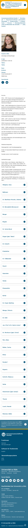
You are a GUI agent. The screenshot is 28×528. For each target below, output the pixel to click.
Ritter (4, 355)
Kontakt (15, 473)
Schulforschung (14, 21)
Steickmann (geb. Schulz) (10, 391)
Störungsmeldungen (6, 444)
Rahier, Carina (7, 347)
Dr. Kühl (5, 318)
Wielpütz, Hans (7, 185)
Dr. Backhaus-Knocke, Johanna (12, 199)
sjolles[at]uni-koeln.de (6, 60)
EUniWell (9, 490)
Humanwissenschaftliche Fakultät (9, 18)
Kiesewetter (6, 288)
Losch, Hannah (7, 406)
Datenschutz (4, 471)
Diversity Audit (18, 497)
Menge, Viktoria (7, 310)
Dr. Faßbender (7, 258)
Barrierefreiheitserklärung (14, 471)
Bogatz (5, 222)
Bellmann (5, 192)
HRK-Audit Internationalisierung (8, 503)
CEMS (2, 511)
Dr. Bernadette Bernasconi (10, 207)
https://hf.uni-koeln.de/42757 (8, 423)
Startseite (3, 443)
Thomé (5, 399)
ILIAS (2, 458)
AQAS (11, 511)
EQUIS (7, 511)
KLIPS (2, 459)
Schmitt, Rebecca (8, 377)
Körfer (4, 295)
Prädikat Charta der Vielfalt (7, 497)
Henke (4, 281)
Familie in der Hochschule (18, 517)
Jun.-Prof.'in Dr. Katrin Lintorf (11, 325)
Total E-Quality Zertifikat (7, 495)
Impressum (9, 473)
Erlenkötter (6, 251)
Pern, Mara (6, 340)
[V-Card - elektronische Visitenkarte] (7, 82)
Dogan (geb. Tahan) (8, 236)
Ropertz (5, 369)
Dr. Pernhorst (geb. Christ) (11, 332)
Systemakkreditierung (20, 511)
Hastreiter (6, 273)
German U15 (15, 490)
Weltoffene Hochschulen (7, 504)
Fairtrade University (5, 517)
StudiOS (3, 451)
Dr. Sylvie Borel (7, 229)
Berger (5, 214)
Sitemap (3, 473)
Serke (4, 384)
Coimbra (3, 490)
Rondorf (5, 362)
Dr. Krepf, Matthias (8, 303)
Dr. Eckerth (6, 244)
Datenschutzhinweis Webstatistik (16, 525)
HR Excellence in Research (7, 506)
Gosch (4, 266)
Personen (9, 23)
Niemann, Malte (7, 414)
